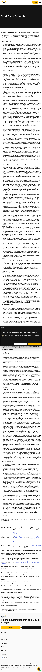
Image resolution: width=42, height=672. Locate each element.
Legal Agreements (15, 667)
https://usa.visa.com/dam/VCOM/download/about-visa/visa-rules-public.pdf (16, 561)
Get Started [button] (35, 2)
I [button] (31, 627)
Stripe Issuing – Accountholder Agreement (15, 540)
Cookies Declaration (29, 667)
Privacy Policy (22, 667)
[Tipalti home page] (3, 3)
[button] (39, 2)
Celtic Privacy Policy (37, 537)
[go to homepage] (3, 616)
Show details (36, 340)
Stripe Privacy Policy (20, 537)
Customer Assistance (5, 669)
